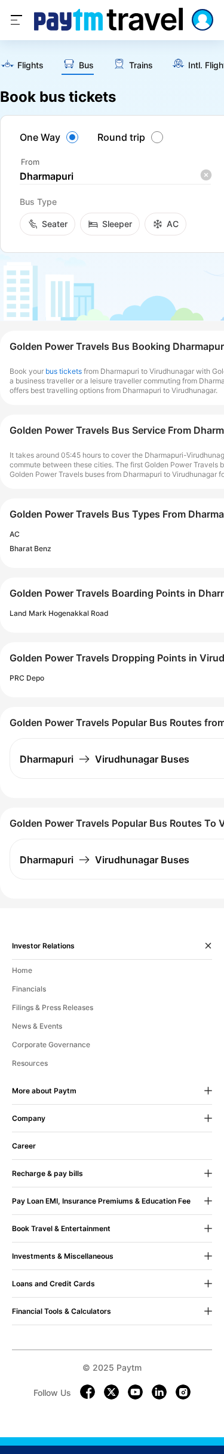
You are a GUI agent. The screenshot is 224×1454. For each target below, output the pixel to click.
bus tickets (63, 371)
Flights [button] (30, 65)
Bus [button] (86, 65)
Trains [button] (141, 65)
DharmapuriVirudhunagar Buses (104, 759)
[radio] (51, 137)
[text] (22, 65)
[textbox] (115, 176)
